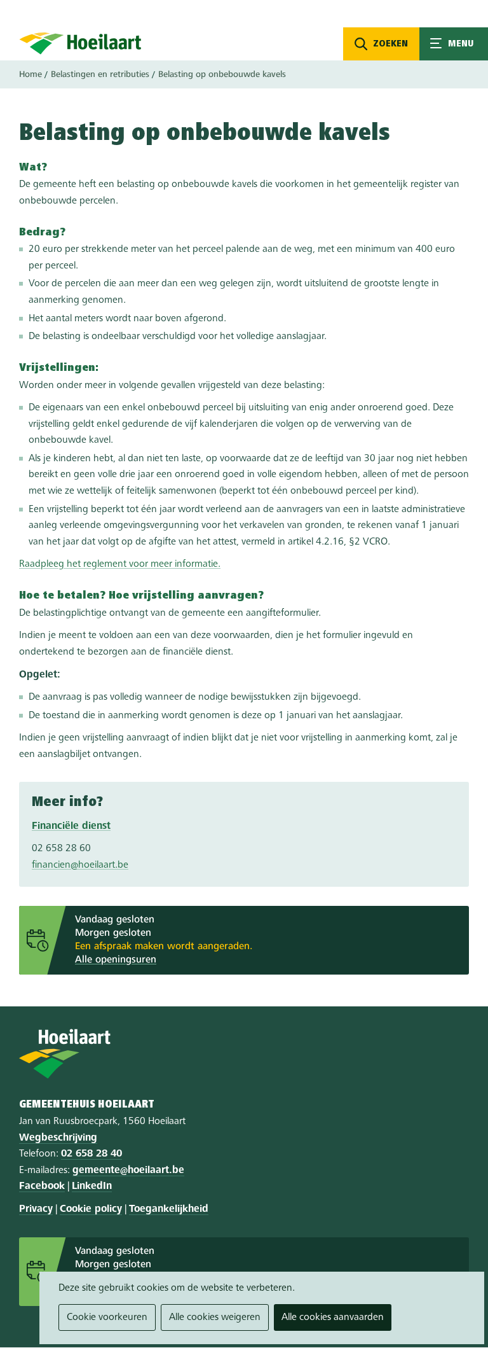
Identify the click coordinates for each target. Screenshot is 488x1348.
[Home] (80, 43)
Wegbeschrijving (58, 1138)
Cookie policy (91, 1209)
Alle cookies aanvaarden (332, 1317)
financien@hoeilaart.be (80, 865)
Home (30, 74)
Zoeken (390, 44)
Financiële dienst (71, 826)
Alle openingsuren (115, 960)
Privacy (36, 1209)
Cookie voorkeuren (107, 1317)
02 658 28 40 (91, 1154)
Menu (453, 43)
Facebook (42, 1186)
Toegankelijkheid (168, 1209)
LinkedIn (92, 1186)
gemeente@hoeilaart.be (128, 1170)
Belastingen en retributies (100, 74)
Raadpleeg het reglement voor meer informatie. (119, 564)
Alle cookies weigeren (215, 1317)
